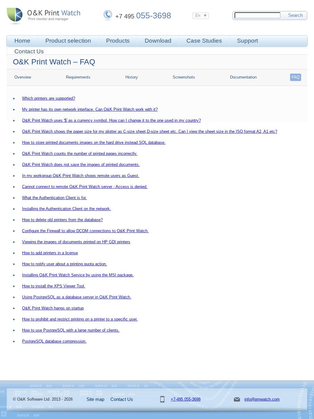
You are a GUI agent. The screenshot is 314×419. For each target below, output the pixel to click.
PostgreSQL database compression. (54, 341)
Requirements (78, 77)
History (131, 77)
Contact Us (29, 51)
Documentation (243, 77)
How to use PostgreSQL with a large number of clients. (71, 330)
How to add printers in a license (50, 253)
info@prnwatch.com (262, 399)
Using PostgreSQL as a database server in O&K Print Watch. (76, 297)
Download (158, 40)
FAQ (296, 77)
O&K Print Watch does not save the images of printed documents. (81, 164)
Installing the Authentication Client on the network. (66, 208)
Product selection (68, 40)
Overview (22, 77)
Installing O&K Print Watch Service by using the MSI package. (78, 275)
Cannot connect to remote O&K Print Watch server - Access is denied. (84, 186)
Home (22, 40)
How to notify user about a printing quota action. (64, 264)
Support (247, 40)
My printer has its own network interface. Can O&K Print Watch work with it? (90, 109)
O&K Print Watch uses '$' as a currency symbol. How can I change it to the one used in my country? (111, 120)
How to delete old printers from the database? (62, 219)
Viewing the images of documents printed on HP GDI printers (76, 242)
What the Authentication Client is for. (54, 197)
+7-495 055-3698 (186, 399)
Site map (95, 399)
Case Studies (204, 40)
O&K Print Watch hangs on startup (53, 308)
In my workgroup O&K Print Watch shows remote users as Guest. (80, 175)
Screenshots (184, 77)
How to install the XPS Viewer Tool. (53, 286)
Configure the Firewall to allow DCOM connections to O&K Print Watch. (85, 231)
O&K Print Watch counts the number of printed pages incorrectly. (79, 153)
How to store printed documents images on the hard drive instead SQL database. (94, 142)
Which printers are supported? (48, 98)
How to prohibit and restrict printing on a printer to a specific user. (80, 319)
